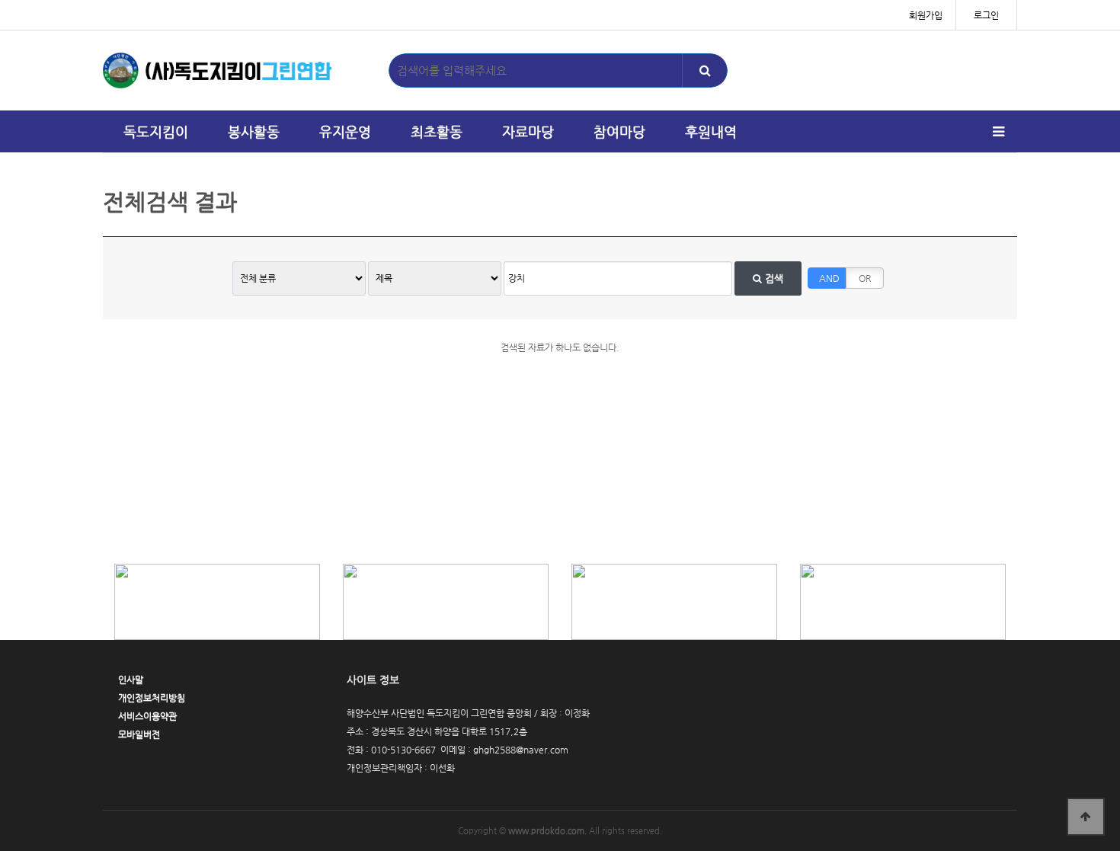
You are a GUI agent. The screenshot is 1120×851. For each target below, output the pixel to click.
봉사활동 (254, 131)
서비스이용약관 (147, 716)
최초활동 (436, 131)
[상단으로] (1086, 817)
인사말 (130, 679)
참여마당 (619, 131)
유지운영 (345, 131)
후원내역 (711, 131)
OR (865, 278)
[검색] (705, 70)
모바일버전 (139, 734)
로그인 (986, 15)
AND (829, 278)
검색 (772, 278)
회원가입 (925, 15)
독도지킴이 (155, 131)
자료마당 (528, 131)
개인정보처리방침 (151, 698)
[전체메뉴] (998, 131)
